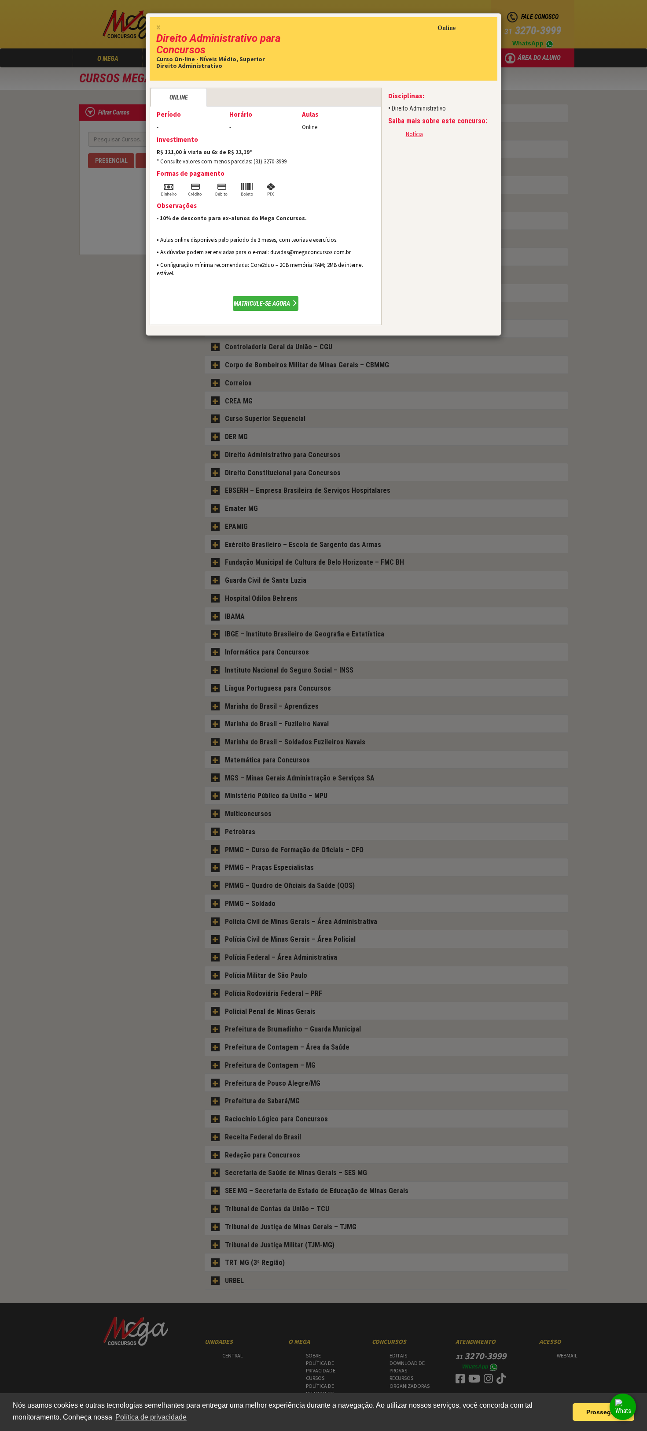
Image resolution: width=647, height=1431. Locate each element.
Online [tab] (178, 97)
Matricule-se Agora (262, 303)
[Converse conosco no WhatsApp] (623, 1407)
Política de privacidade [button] (151, 1417)
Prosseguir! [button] (603, 1412)
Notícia (414, 134)
